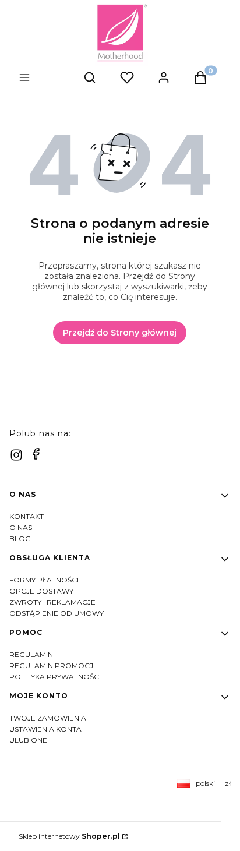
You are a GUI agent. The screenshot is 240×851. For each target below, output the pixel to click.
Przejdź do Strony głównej (120, 332)
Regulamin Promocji (52, 665)
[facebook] (36, 454)
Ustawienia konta (45, 729)
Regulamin (31, 654)
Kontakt (26, 516)
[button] (46, 79)
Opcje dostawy (41, 591)
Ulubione (28, 740)
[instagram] (16, 455)
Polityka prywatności (55, 676)
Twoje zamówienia (47, 718)
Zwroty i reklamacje (52, 602)
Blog (20, 538)
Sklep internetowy (69, 836)
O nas (20, 527)
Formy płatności (44, 579)
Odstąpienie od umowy (56, 613)
